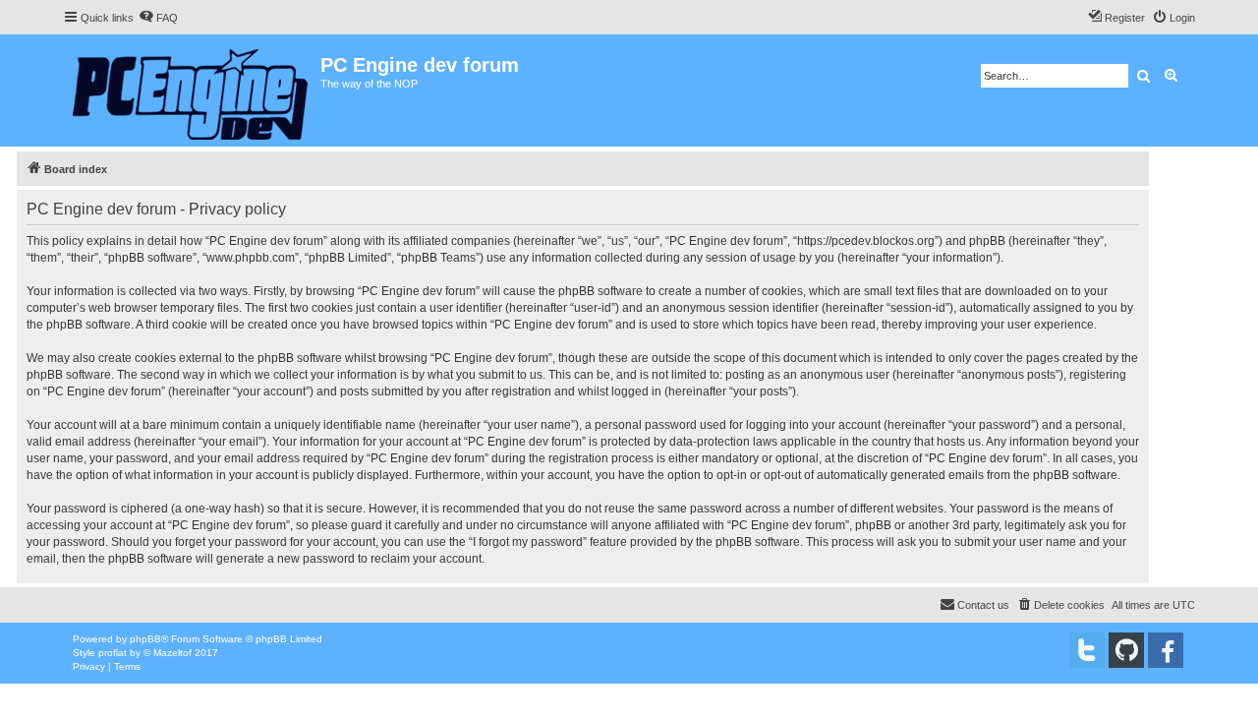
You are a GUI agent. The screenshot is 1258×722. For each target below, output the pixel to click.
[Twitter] (1087, 650)
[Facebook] (1165, 650)
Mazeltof (172, 652)
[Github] (1126, 650)
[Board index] (191, 90)
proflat (112, 652)
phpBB (145, 638)
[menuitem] (158, 18)
